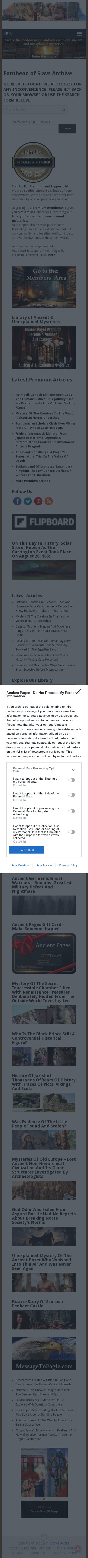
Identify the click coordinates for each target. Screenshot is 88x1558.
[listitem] (44, 770)
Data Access (44, 865)
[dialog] (44, 779)
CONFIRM (26, 850)
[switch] (71, 780)
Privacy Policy (68, 865)
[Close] (80, 693)
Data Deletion (20, 865)
